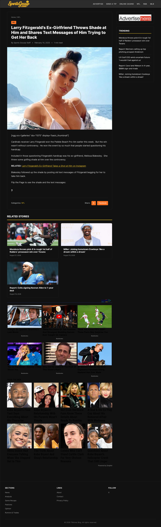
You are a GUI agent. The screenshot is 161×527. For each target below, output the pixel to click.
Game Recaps (10, 501)
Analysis (8, 496)
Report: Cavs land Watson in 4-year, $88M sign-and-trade (134, 67)
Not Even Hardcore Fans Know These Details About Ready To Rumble (72, 415)
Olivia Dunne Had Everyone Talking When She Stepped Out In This (18, 456)
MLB (152, 4)
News (7, 492)
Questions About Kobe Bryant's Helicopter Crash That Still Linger (98, 456)
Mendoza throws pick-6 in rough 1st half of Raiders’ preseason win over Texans (31, 250)
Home (13, 17)
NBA (145, 4)
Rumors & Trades (12, 513)
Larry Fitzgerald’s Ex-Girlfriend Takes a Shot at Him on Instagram (54, 166)
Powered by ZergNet (105, 465)
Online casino (126, 4)
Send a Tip (111, 4)
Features (8, 505)
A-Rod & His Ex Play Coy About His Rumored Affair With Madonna (100, 415)
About (59, 492)
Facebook (102, 203)
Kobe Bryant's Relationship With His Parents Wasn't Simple (45, 415)
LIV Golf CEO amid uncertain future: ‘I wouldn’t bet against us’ (134, 58)
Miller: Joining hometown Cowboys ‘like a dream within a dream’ (84, 250)
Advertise (98, 4)
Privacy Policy (62, 501)
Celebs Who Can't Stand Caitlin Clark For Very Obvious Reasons (72, 456)
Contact (60, 496)
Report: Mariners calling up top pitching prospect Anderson (132, 50)
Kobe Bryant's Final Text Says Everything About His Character (18, 415)
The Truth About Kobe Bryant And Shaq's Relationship (46, 454)
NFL (138, 4)
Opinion (8, 509)
